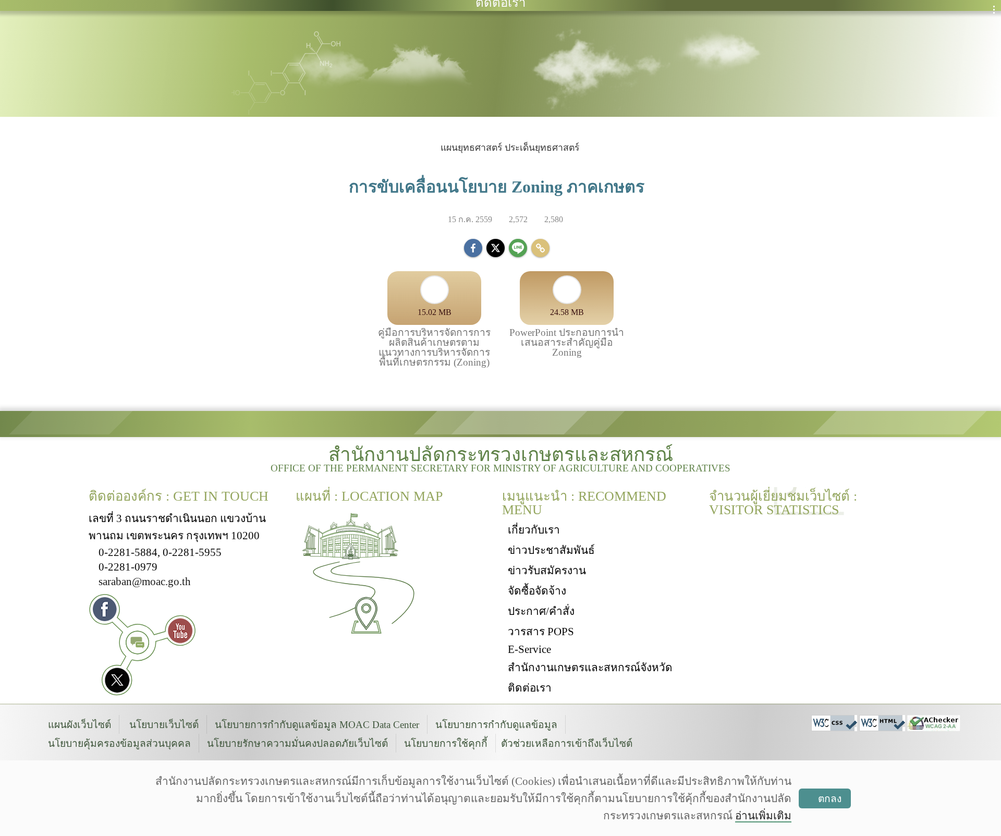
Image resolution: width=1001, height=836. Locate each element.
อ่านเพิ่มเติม (763, 815)
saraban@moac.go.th (145, 581)
